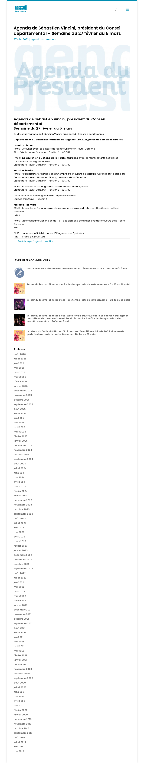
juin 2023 (19, 527)
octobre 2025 (22, 399)
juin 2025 (19, 418)
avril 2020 (19, 701)
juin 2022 (19, 582)
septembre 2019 (23, 733)
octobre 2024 (22, 454)
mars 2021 (19, 650)
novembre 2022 (23, 559)
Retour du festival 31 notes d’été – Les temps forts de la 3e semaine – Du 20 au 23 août (78, 299)
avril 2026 (19, 372)
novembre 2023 (23, 504)
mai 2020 (19, 696)
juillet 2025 (20, 413)
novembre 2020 (23, 669)
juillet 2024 (20, 468)
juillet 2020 (20, 687)
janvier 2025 (21, 440)
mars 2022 (20, 596)
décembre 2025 (23, 390)
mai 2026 (19, 367)
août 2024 (20, 463)
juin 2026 (19, 363)
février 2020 (21, 710)
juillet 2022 (20, 577)
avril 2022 (19, 591)
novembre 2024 (23, 450)
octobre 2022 (22, 564)
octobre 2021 (21, 618)
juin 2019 (18, 746)
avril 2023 (19, 536)
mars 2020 (20, 705)
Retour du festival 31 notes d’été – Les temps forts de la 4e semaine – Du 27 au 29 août (78, 284)
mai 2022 (19, 587)
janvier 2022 (21, 605)
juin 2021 (18, 637)
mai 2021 (19, 641)
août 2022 (20, 573)
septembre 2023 (23, 514)
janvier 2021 (20, 660)
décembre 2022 (23, 555)
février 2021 (20, 655)
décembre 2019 (22, 719)
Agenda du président (43, 39)
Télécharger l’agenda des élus (35, 241)
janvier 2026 (21, 386)
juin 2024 (19, 472)
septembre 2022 (23, 568)
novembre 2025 (23, 395)
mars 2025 (20, 431)
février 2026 (20, 381)
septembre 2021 (23, 623)
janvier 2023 (21, 550)
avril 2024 (19, 482)
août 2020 (20, 682)
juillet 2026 (20, 358)
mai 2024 (19, 477)
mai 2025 (19, 422)
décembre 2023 (23, 500)
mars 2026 (20, 377)
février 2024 (21, 491)
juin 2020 (19, 691)
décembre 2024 (23, 445)
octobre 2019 (21, 728)
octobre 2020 (22, 673)
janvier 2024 (21, 495)
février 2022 (20, 600)
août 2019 (19, 737)
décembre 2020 (23, 664)
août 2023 (20, 518)
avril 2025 (19, 427)
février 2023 (20, 545)
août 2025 (20, 409)
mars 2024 (20, 486)
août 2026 (20, 354)
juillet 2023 (20, 523)
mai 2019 (19, 751)
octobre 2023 (22, 509)
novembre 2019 (22, 723)
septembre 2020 (23, 678)
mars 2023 (20, 541)
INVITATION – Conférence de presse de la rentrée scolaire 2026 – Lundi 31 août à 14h (77, 268)
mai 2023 (19, 532)
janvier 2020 (21, 714)
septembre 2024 (23, 459)
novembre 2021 (22, 614)
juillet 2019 (20, 742)
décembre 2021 (22, 609)
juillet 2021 (20, 632)
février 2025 (20, 436)
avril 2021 (19, 646)
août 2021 (19, 628)
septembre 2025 (23, 404)
